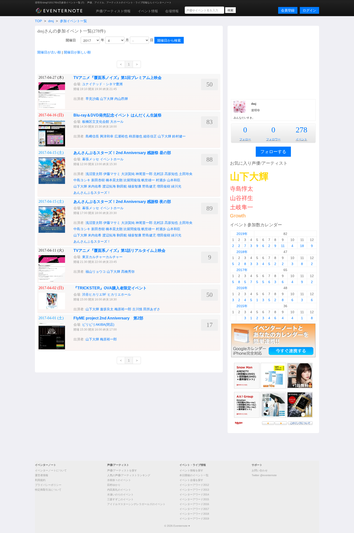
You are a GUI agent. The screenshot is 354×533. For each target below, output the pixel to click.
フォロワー (273, 139)
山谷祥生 (241, 198)
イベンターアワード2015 (194, 499)
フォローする (273, 151)
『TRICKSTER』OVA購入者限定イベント (110, 288)
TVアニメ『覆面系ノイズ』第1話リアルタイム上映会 (119, 250)
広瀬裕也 (121, 136)
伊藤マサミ (111, 174)
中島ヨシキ (81, 180)
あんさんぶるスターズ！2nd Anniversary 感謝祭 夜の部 (122, 202)
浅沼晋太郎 (93, 174)
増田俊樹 (163, 186)
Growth (238, 215)
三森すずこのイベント (120, 499)
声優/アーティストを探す (122, 470)
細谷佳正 (150, 136)
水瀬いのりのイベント (120, 494)
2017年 (242, 270)
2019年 (242, 234)
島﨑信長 (92, 136)
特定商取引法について (48, 489)
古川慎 (137, 309)
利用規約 (40, 480)
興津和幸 (106, 136)
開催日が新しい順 (77, 52)
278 (301, 129)
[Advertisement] (273, 62)
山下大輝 (106, 99)
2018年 (242, 252)
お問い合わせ (260, 470)
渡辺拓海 (109, 186)
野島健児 (149, 186)
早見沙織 (92, 99)
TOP (38, 21)
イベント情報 (148, 11)
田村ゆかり (113, 484)
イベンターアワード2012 (194, 484)
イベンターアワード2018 (194, 513)
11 (283, 246)
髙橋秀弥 (128, 271)
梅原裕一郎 (122, 309)
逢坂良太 (106, 309)
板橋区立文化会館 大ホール (103, 122)
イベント (301, 139)
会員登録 (288, 10)
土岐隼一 (241, 207)
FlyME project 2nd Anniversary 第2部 (108, 318)
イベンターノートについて (51, 470)
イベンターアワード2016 (194, 504)
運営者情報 (41, 475)
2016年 (242, 288)
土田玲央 (185, 174)
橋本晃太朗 (114, 180)
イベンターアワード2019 (194, 518)
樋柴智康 (134, 186)
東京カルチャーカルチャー (102, 257)
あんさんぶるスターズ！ (92, 193)
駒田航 (122, 186)
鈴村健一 (179, 136)
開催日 (71, 40)
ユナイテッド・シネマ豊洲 (102, 84)
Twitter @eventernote (264, 475)
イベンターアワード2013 (194, 489)
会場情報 (172, 11)
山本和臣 (173, 180)
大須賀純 (128, 174)
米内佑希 (94, 186)
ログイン (309, 10)
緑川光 (176, 186)
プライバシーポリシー (48, 484)
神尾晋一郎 (144, 174)
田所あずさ (151, 309)
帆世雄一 (148, 180)
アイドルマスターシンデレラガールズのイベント (136, 504)
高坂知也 (171, 174)
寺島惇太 (241, 188)
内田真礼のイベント (119, 489)
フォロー (245, 139)
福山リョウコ (95, 271)
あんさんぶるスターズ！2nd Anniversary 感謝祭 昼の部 (122, 153)
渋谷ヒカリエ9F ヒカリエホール (106, 294)
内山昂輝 (121, 99)
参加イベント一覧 (73, 21)
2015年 (242, 306)
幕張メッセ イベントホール (103, 159)
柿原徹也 (135, 136)
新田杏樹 (98, 180)
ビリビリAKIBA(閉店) (98, 324)
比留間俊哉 (132, 180)
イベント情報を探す (191, 470)
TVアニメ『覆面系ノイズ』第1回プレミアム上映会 (117, 78)
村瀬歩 (161, 180)
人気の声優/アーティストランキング (128, 475)
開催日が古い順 (49, 52)
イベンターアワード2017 (194, 508)
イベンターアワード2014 (194, 494)
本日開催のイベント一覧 (194, 475)
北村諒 (158, 174)
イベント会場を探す (191, 480)
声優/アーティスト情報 (113, 11)
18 (302, 246)
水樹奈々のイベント (119, 480)
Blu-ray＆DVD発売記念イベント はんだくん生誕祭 (117, 115)
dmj (51, 21)
